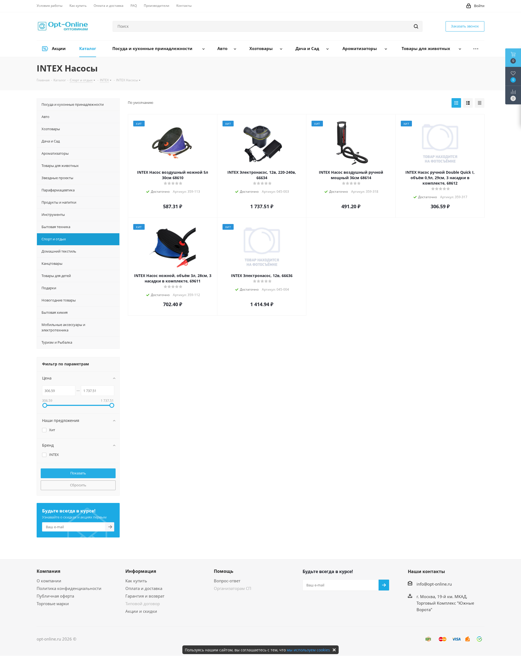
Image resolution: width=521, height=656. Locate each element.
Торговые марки (53, 603)
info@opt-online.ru (434, 584)
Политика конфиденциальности (69, 588)
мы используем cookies (308, 649)
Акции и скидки (141, 611)
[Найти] (415, 26)
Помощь (223, 571)
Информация (140, 571)
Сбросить (78, 485)
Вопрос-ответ (227, 580)
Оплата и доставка (143, 588)
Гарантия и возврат (144, 596)
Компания (48, 571)
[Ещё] (475, 49)
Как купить (136, 580)
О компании (49, 580)
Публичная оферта (55, 596)
